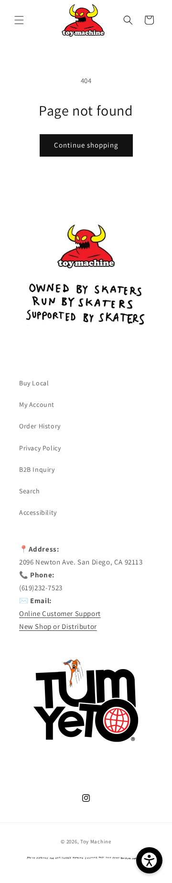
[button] (19, 20)
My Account (36, 404)
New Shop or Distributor (58, 626)
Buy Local (34, 383)
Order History (40, 426)
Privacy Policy (40, 448)
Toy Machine (95, 841)
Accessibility (38, 512)
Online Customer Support (60, 613)
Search (29, 491)
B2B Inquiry (37, 469)
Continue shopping (86, 144)
